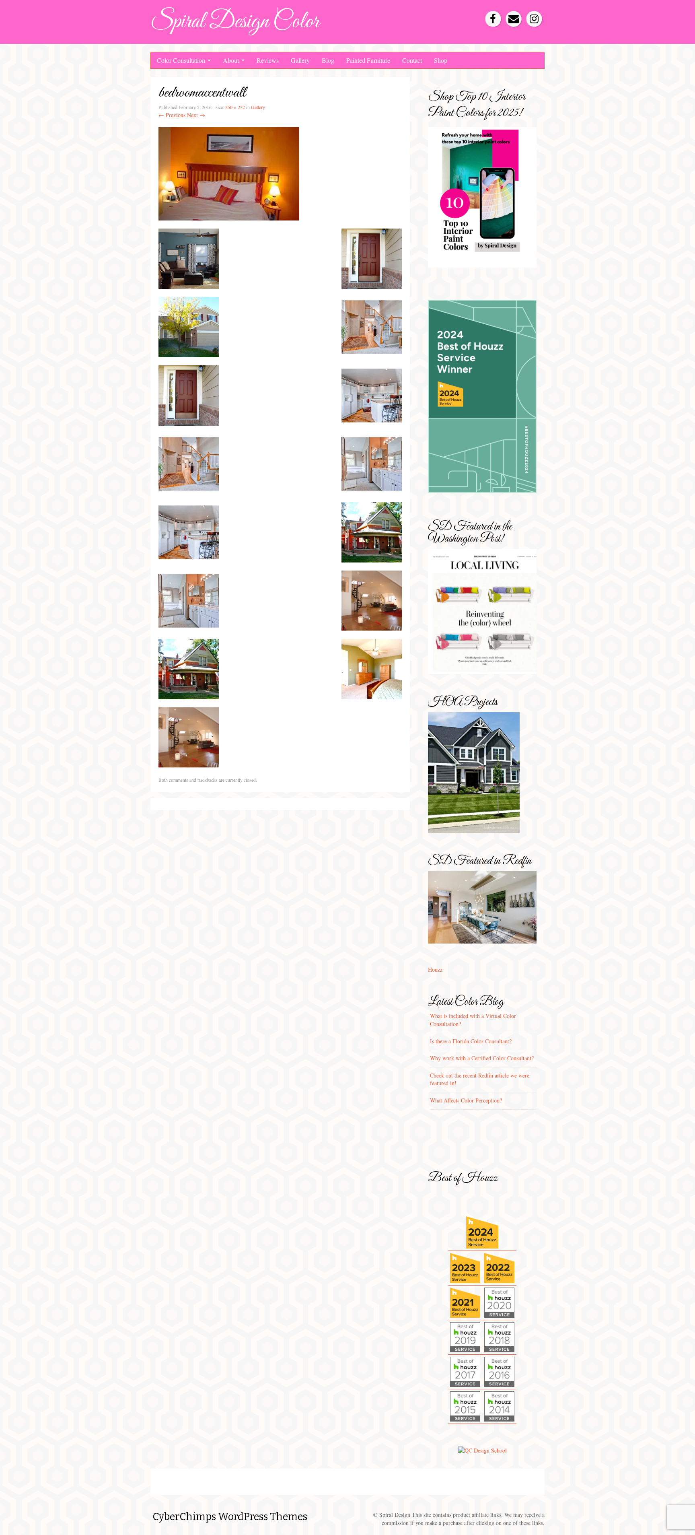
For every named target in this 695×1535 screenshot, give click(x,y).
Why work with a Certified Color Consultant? (482, 1058)
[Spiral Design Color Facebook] (493, 19)
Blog (328, 60)
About (232, 60)
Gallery (300, 60)
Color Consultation (182, 60)
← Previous (171, 115)
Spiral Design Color (234, 22)
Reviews (268, 60)
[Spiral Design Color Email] (514, 19)
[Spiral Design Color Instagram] (534, 19)
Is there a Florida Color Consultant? (471, 1041)
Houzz (435, 969)
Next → (196, 115)
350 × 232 (235, 107)
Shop (440, 60)
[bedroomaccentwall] (228, 173)
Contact (412, 60)
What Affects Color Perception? (466, 1100)
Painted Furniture (368, 60)
